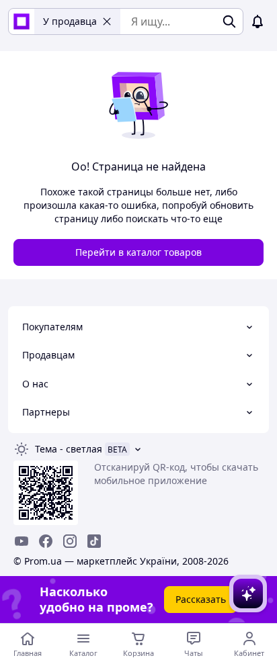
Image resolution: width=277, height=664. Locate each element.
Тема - (68, 448)
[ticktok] (94, 541)
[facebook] (46, 541)
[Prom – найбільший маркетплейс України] (21, 21)
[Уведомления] (257, 21)
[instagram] (70, 541)
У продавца (70, 21)
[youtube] (21, 541)
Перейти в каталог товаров (138, 252)
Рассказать (200, 599)
